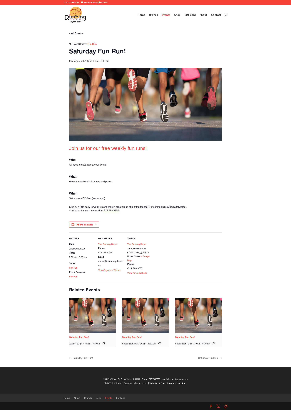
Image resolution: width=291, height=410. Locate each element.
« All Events (76, 33)
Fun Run (73, 267)
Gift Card (190, 15)
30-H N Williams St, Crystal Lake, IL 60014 (122, 379)
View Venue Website (137, 272)
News (98, 397)
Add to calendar (85, 224)
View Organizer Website (109, 270)
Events (166, 15)
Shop (177, 15)
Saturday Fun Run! (79, 337)
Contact (216, 15)
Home (141, 15)
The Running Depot (107, 244)
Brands (153, 15)
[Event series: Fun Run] (104, 343)
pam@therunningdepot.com (175, 379)
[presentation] (92, 315)
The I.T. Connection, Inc (173, 383)
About (203, 15)
